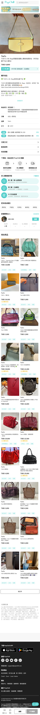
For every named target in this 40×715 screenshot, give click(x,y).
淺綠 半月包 (25, 611)
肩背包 (14, 116)
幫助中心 (3, 683)
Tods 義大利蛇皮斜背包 (7, 607)
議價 (20, 711)
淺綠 (31, 610)
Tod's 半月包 (11, 613)
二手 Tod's (11, 615)
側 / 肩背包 (19, 673)
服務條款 (16, 683)
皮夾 (24, 673)
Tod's (9, 121)
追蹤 (35, 219)
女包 (9, 116)
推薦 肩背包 (21, 619)
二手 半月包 (15, 616)
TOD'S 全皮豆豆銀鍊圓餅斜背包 (26, 608)
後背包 (27, 207)
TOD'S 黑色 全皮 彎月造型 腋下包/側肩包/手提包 (13, 610)
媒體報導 (19, 691)
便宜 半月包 (22, 616)
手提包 (12, 207)
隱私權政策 (23, 683)
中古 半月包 (6, 618)
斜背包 (35, 207)
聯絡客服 (9, 683)
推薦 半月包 (14, 618)
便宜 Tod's (17, 615)
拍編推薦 (13, 691)
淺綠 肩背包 (32, 611)
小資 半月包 (29, 616)
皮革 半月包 (26, 613)
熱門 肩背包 (6, 619)
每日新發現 (4, 673)
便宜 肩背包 (28, 618)
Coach (3, 676)
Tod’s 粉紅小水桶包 (12, 608)
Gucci (7, 676)
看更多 (20, 591)
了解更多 (36, 176)
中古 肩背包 (14, 619)
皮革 (34, 610)
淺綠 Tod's (12, 611)
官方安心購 (12, 673)
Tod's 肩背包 (18, 613)
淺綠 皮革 (18, 611)
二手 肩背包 (21, 618)
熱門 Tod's (30, 615)
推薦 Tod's (7, 616)
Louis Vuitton (14, 676)
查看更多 (20, 101)
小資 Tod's (24, 615)
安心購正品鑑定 (5, 691)
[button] (6, 225)
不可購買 (32, 711)
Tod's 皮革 (4, 613)
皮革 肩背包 (33, 613)
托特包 (19, 207)
